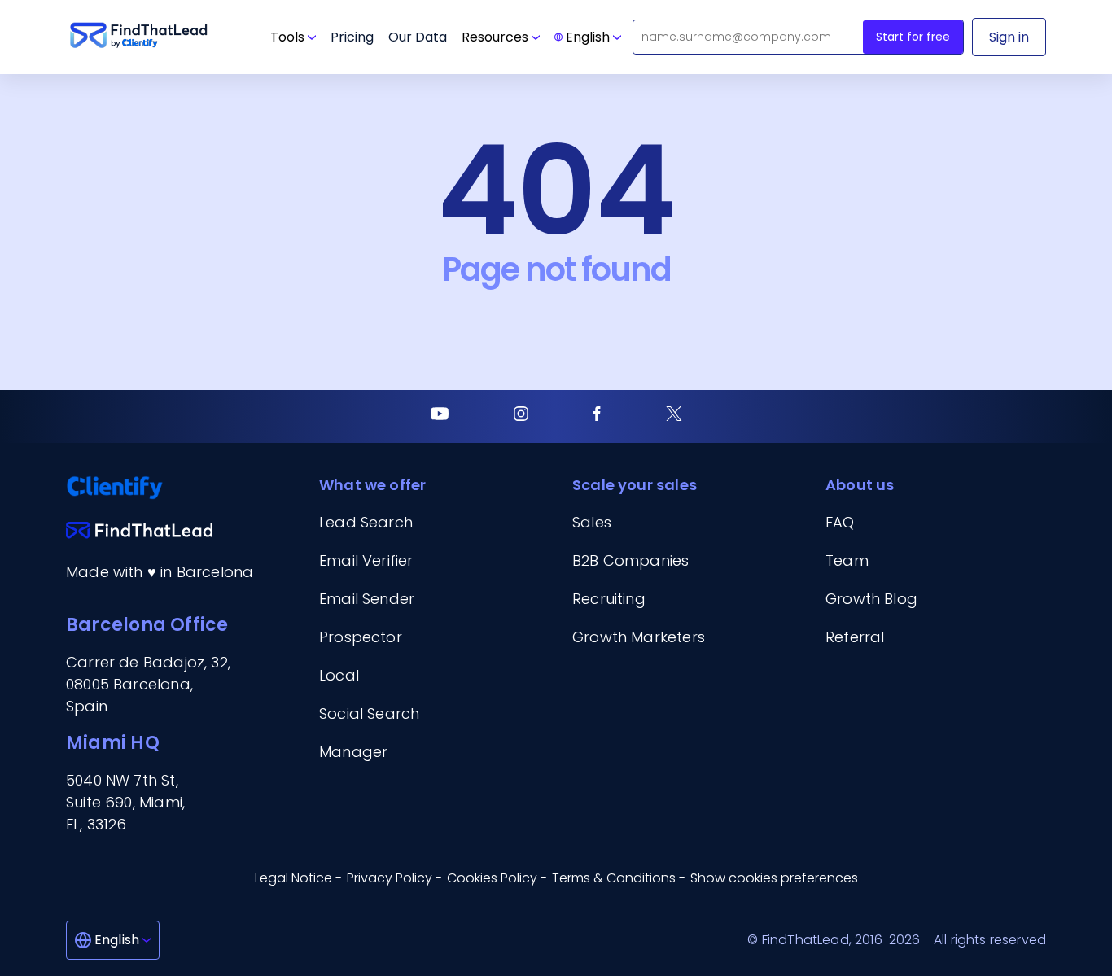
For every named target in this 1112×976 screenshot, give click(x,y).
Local (339, 675)
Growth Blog (871, 599)
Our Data (417, 37)
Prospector (360, 637)
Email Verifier (366, 560)
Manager (353, 752)
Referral (854, 637)
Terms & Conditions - (618, 878)
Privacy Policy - (394, 878)
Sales (591, 522)
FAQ (840, 522)
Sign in (1009, 37)
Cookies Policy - (497, 878)
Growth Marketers (638, 637)
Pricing (352, 37)
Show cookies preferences (774, 878)
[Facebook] (597, 416)
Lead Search (366, 522)
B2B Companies (630, 560)
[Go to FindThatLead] (139, 37)
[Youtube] (440, 416)
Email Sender (366, 599)
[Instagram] (521, 416)
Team (847, 560)
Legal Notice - (298, 878)
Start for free (913, 36)
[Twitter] (674, 416)
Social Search (369, 713)
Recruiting (609, 599)
